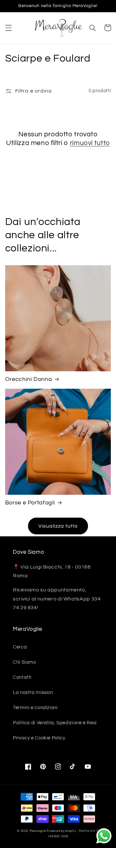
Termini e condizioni (35, 707)
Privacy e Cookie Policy (39, 738)
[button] (8, 27)
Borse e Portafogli (30, 503)
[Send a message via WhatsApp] (104, 836)
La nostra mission (33, 692)
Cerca (20, 647)
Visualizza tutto (58, 526)
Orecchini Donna (28, 379)
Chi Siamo (24, 662)
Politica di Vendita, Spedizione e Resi (55, 722)
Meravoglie (38, 831)
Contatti (22, 677)
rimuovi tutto (90, 143)
